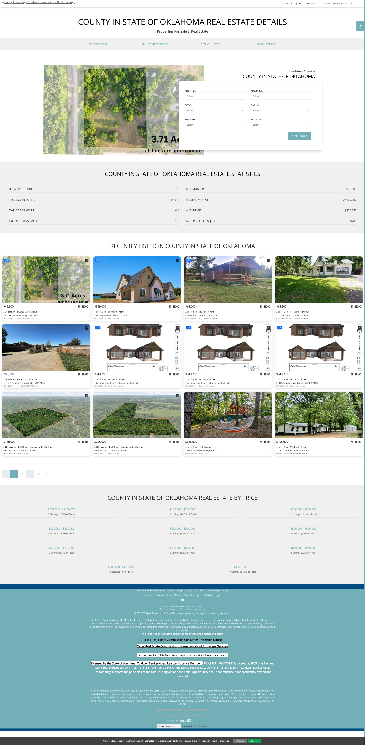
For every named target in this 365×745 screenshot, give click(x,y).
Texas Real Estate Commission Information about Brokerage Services (182, 715)
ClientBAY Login (192, 595)
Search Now (299, 136)
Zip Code (198, 590)
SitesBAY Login (212, 595)
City (188, 590)
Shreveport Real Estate (149, 590)
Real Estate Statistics (155, 44)
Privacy (149, 595)
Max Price (257, 90)
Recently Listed (210, 44)
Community (213, 590)
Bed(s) (188, 105)
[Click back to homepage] (37, 2)
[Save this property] (87, 260)
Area (225, 590)
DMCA (176, 595)
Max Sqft (256, 119)
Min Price (190, 90)
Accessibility (163, 595)
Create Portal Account (343, 3)
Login (326, 3)
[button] (360, 26)
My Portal (313, 3)
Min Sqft (190, 119)
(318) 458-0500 (288, 3)
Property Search (99, 44)
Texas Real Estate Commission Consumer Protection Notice (182, 640)
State (168, 590)
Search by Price (266, 44)
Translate (203, 726)
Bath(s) (255, 105)
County (178, 590)
